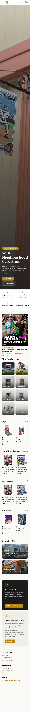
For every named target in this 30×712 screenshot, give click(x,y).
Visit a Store (10, 283)
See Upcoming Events (15, 605)
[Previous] (3, 434)
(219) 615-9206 (8, 673)
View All (25, 421)
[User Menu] (26, 2)
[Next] (28, 434)
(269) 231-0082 (8, 660)
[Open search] (18, 2)
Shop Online (8, 278)
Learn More (10, 641)
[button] (3, 2)
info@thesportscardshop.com (12, 680)
